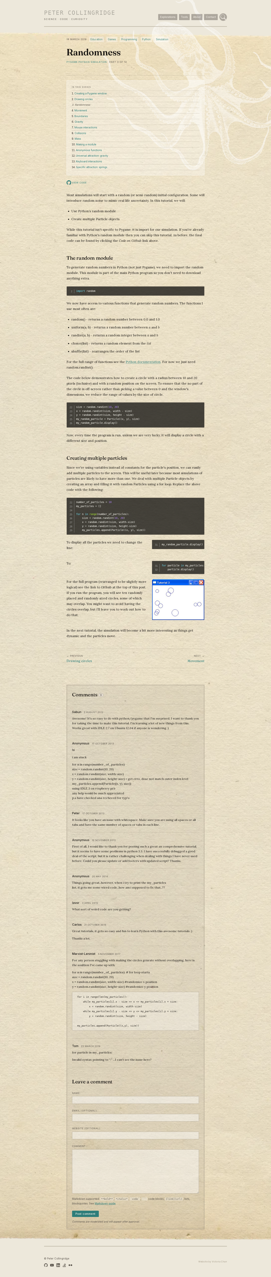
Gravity (79, 121)
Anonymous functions (89, 150)
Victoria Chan (219, 1261)
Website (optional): (86, 1128)
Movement (80, 110)
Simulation (162, 39)
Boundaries (81, 116)
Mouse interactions (85, 127)
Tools (184, 17)
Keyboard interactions (89, 161)
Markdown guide (105, 1203)
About (197, 17)
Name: (76, 1093)
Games (112, 39)
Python (146, 39)
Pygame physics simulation (87, 62)
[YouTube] (52, 1265)
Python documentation (143, 362)
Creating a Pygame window (90, 93)
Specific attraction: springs (91, 167)
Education (97, 39)
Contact (211, 17)
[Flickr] (70, 1265)
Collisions (80, 133)
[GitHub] (46, 1265)
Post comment (85, 1213)
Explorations (168, 17)
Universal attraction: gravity (92, 155)
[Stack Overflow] (64, 1265)
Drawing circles (83, 99)
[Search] (223, 17)
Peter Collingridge (79, 13)
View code (79, 182)
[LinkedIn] (58, 1265)
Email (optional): (84, 1110)
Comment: (79, 1146)
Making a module (86, 144)
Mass (78, 138)
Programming (129, 39)
